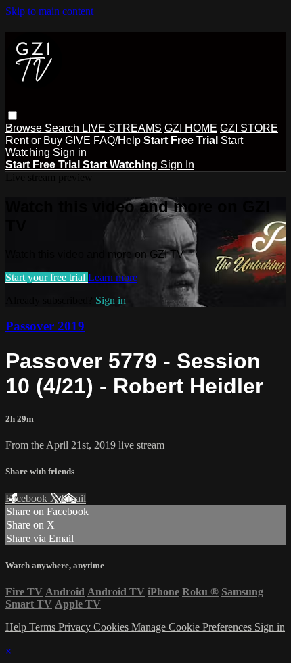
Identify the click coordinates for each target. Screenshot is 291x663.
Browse (25, 128)
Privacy (75, 627)
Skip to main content (49, 11)
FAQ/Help (117, 140)
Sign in (70, 152)
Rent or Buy (33, 140)
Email (73, 498)
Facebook (27, 498)
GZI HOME (190, 128)
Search (63, 128)
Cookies (112, 627)
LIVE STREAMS (122, 128)
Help (17, 627)
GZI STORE (249, 128)
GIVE (78, 140)
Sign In (177, 164)
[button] (12, 115)
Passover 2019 (45, 326)
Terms (43, 627)
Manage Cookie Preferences (192, 627)
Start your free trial (46, 277)
